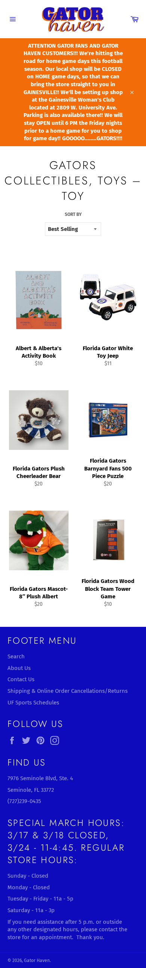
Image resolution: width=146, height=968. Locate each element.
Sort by (73, 214)
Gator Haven (37, 960)
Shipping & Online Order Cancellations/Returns (67, 691)
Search (16, 656)
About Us (19, 668)
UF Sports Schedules (33, 702)
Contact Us (20, 679)
